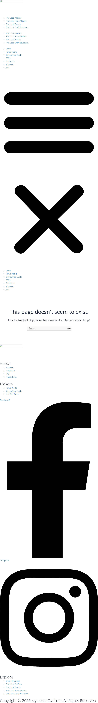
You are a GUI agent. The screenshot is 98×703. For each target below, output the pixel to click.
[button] (49, 170)
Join (7, 67)
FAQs (8, 58)
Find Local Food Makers (16, 21)
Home (8, 48)
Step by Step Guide (14, 55)
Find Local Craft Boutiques (17, 27)
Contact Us (10, 61)
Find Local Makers (13, 18)
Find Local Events (13, 24)
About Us (10, 64)
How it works (11, 52)
